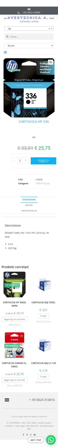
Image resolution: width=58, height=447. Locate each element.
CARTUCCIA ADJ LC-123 (43, 363)
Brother (39, 382)
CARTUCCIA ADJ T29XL (43, 302)
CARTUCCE (41, 183)
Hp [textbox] (28, 28)
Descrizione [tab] (29, 199)
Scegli (43, 315)
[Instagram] (27, 435)
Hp (48, 183)
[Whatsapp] (31, 435)
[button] (5, 52)
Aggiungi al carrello (44, 161)
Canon (10, 385)
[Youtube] (35, 435)
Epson (48, 321)
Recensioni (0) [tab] (29, 210)
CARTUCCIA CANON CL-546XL (14, 364)
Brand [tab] (29, 205)
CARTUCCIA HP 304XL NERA (14, 304)
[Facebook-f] (23, 435)
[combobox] (29, 28)
